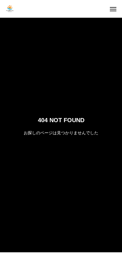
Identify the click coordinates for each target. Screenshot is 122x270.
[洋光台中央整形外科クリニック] (11, 9)
